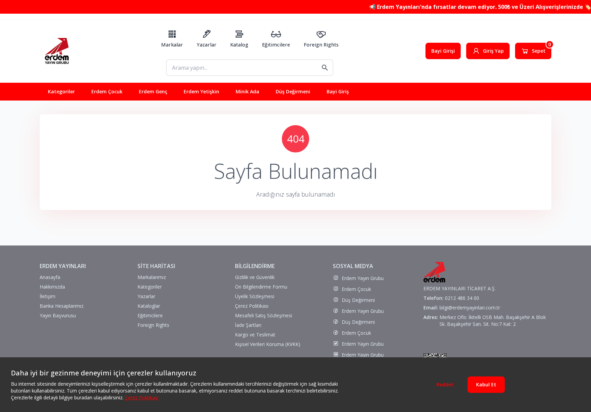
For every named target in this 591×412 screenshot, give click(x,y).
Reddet (445, 384)
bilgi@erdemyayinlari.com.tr (469, 307)
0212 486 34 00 (462, 298)
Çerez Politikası (141, 397)
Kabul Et (486, 384)
